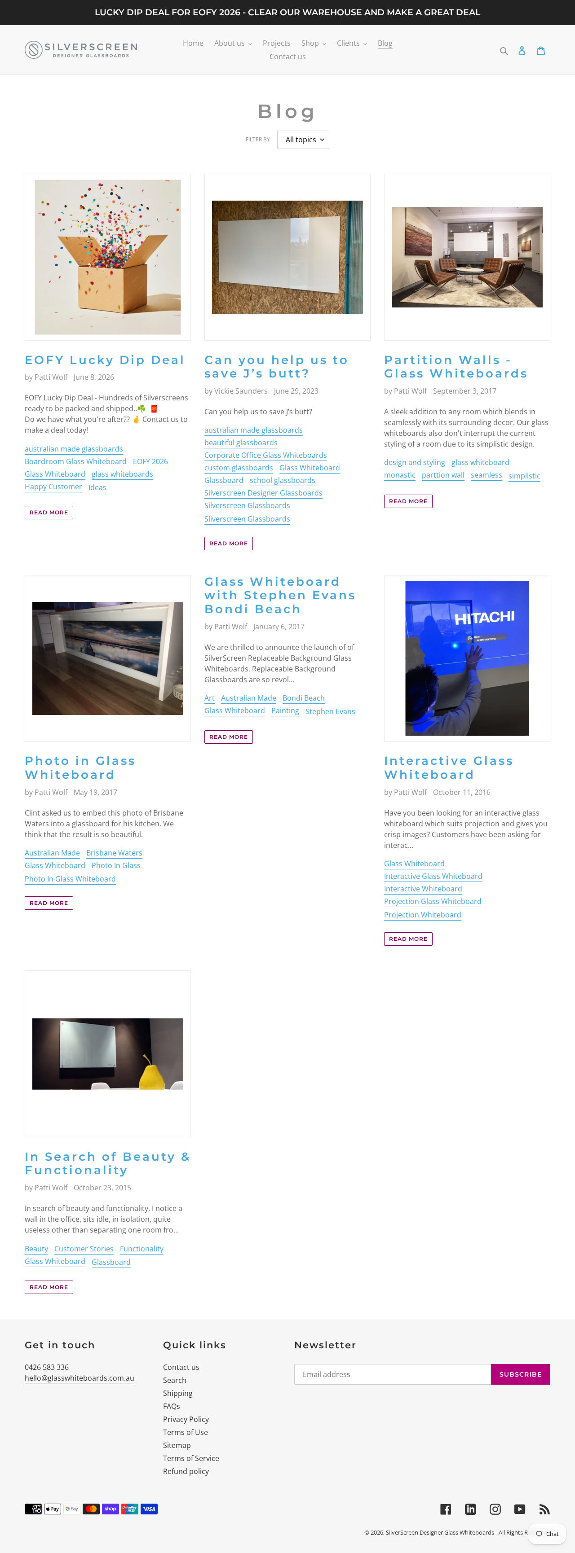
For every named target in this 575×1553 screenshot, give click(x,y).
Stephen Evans (330, 711)
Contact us (181, 1367)
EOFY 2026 (150, 461)
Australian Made (52, 853)
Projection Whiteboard (422, 915)
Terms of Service (191, 1458)
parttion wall (443, 475)
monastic (400, 475)
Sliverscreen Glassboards (247, 519)
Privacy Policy (186, 1419)
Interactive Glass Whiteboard (433, 876)
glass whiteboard (480, 462)
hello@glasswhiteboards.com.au (79, 1378)
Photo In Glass (116, 865)
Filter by (258, 139)
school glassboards (282, 480)
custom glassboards (238, 468)
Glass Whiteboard (55, 474)
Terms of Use (185, 1432)
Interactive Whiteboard (423, 889)
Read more (49, 512)
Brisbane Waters (114, 853)
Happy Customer (53, 486)
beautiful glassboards (241, 442)
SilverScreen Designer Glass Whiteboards (440, 1532)
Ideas (97, 487)
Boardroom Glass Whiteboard (76, 461)
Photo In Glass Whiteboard (70, 879)
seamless (486, 475)
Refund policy (186, 1471)
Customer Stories (84, 1249)
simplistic (524, 476)
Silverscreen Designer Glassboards (263, 493)
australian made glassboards (74, 449)
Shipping (178, 1393)
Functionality (142, 1249)
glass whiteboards (122, 474)
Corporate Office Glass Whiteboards (265, 455)
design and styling (414, 462)
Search (174, 1380)
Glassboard (223, 480)
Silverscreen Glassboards (247, 505)
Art (209, 698)
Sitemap (177, 1445)
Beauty (36, 1249)
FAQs (171, 1406)
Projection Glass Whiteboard (433, 901)
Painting (285, 710)
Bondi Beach (304, 698)
